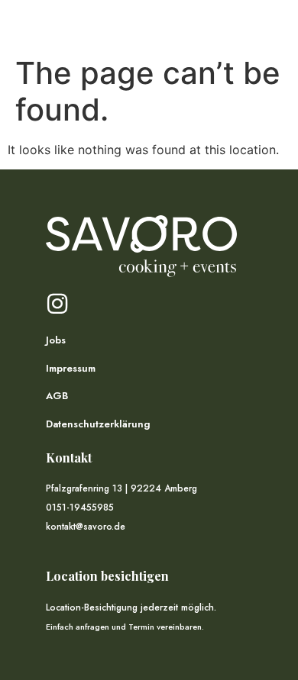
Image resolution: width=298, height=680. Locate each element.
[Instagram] (57, 303)
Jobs (56, 340)
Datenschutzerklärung (98, 424)
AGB (57, 395)
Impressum (71, 368)
